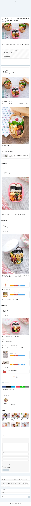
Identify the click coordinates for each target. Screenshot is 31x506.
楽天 (18, 484)
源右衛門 (21, 484)
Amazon (11, 285)
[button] (4, 387)
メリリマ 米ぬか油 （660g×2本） (14, 292)
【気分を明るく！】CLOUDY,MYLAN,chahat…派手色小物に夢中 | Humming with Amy (18, 156)
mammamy (6, 403)
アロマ (20, 480)
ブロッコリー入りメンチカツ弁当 (9, 52)
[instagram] (13, 404)
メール (4, 455)
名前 (3, 452)
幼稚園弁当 (26, 483)
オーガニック (27, 480)
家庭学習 (23, 483)
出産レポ (16, 483)
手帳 (4, 484)
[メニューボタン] (1, 1)
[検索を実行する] (29, 497)
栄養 (16, 484)
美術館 (28, 484)
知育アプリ (24, 484)
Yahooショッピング (21, 285)
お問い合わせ (19, 503)
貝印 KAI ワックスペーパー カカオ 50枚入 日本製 (17, 351)
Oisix (12, 479)
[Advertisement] (15, 9)
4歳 (4, 479)
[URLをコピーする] (27, 387)
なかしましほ (12, 480)
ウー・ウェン (23, 480)
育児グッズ (3, 486)
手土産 (2, 484)
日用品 (7, 484)
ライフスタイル (12, 483)
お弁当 (3, 21)
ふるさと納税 (17, 480)
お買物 (6, 480)
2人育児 (2, 479)
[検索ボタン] (30, 1)
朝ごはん (13, 484)
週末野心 (8, 486)
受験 (19, 483)
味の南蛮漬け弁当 (6, 53)
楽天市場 (16, 285)
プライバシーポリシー (14, 503)
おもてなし (22, 479)
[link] (11, 404)
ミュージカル (3, 483)
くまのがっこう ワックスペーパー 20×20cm (16, 361)
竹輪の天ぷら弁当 (6, 55)
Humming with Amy (15, 0)
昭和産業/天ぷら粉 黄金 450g (14, 283)
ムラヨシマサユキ (8, 483)
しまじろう (9, 480)
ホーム (10, 503)
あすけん (15, 479)
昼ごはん (10, 484)
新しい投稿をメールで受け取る (6, 467)
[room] (14, 404)
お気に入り (3, 480)
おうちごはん (18, 479)
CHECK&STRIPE (8, 479)
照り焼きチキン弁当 (7, 56)
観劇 (5, 486)
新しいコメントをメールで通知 (6, 464)
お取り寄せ (25, 479)
